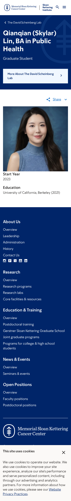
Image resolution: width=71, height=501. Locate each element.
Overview (10, 229)
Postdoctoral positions (19, 405)
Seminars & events (16, 374)
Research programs (17, 286)
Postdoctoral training (18, 324)
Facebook (9, 260)
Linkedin (25, 260)
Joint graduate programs (21, 337)
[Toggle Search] (57, 7)
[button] (35, 76)
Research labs (13, 293)
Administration (14, 242)
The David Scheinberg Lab (24, 22)
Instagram (4, 260)
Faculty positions (15, 399)
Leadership (11, 236)
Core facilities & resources (22, 299)
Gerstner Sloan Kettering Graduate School (34, 331)
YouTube (20, 260)
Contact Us (11, 255)
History (8, 249)
